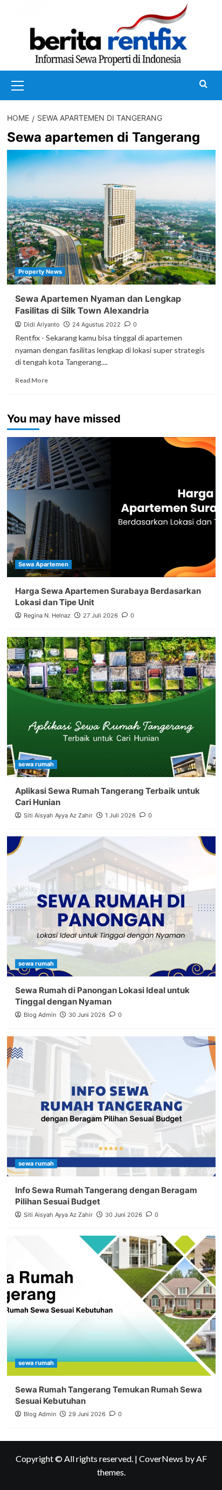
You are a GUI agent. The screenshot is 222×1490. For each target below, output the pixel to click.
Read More (31, 380)
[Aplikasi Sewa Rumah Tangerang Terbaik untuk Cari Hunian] (111, 707)
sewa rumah (36, 764)
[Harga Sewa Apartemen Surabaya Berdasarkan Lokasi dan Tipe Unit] (111, 507)
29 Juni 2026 (87, 1414)
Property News (40, 271)
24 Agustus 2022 (96, 324)
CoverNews (161, 1458)
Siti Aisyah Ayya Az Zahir (58, 815)
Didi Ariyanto (42, 324)
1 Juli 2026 (120, 815)
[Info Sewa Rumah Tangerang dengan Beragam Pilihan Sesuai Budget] (111, 1106)
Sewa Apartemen (43, 564)
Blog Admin (40, 1014)
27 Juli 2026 (100, 615)
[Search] (203, 84)
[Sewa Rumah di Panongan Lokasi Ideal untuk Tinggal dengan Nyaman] (111, 906)
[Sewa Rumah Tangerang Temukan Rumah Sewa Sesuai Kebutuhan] (111, 1306)
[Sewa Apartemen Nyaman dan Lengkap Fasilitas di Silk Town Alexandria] (111, 217)
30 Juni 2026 (87, 1014)
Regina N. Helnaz (47, 615)
